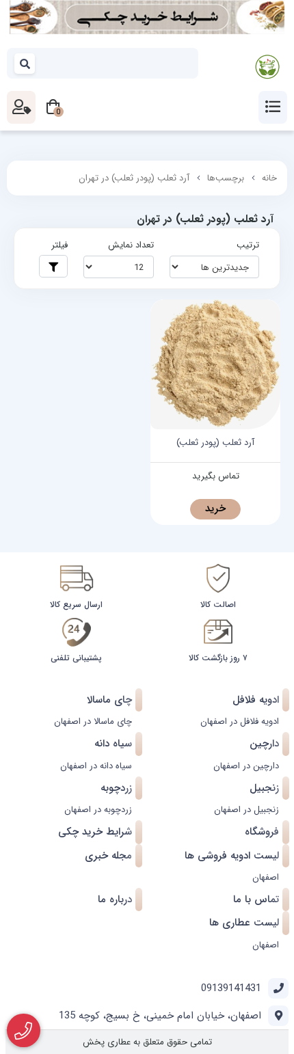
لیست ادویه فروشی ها (232, 856)
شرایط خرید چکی (95, 832)
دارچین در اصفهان (246, 766)
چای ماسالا (109, 700)
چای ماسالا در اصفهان (93, 721)
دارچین (264, 743)
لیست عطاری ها (244, 923)
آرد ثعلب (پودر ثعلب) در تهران (134, 178)
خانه (269, 178)
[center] (25, 63)
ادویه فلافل (255, 700)
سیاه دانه (113, 743)
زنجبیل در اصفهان (246, 809)
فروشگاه (262, 832)
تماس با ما (256, 899)
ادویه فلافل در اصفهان (239, 721)
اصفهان (265, 877)
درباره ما (115, 899)
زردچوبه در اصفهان (98, 809)
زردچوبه (116, 788)
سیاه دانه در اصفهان (96, 766)
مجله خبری (108, 856)
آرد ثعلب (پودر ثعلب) (215, 443)
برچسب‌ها (225, 178)
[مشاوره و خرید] (23, 1031)
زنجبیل (264, 788)
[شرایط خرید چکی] (147, 17)
